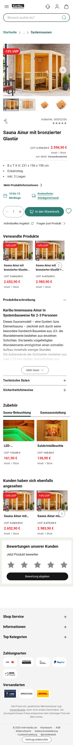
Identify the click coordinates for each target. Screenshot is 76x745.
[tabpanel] (36, 443)
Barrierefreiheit (48, 734)
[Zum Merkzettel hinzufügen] (68, 211)
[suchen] (64, 17)
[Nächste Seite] (64, 105)
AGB (58, 727)
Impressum (46, 727)
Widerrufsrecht (23, 731)
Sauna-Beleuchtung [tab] (17, 412)
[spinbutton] (13, 211)
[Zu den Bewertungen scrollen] (59, 123)
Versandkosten (18, 710)
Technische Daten (16, 380)
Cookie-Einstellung (27, 734)
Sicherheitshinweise (18, 390)
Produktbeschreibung (19, 300)
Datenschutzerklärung (46, 731)
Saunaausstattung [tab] (53, 412)
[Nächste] (65, 413)
